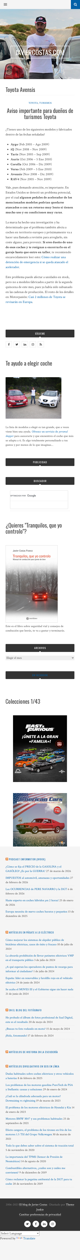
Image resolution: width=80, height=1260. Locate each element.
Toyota (33, 103)
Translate (29, 1238)
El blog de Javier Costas (33, 1205)
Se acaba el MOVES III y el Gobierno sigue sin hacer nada (39, 989)
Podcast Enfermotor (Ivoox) (27, 859)
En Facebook (40, 675)
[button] (3, 4)
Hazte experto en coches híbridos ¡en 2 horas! (32, 900)
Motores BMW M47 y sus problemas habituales (34, 1119)
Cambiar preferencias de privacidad (40, 1215)
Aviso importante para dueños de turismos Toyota (40, 113)
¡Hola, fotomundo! (16, 1036)
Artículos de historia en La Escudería (33, 1052)
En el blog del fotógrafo (25, 1010)
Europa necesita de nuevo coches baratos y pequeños (36, 912)
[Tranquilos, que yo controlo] (32, 622)
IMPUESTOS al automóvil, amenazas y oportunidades (37, 878)
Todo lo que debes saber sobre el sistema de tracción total (40, 1146)
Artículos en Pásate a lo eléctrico (31, 932)
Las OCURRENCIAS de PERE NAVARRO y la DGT (36, 889)
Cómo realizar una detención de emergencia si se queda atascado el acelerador (37, 262)
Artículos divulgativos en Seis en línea (34, 1066)
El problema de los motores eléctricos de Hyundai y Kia (38, 1107)
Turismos (45, 103)
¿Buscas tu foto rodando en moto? (26, 1029)
